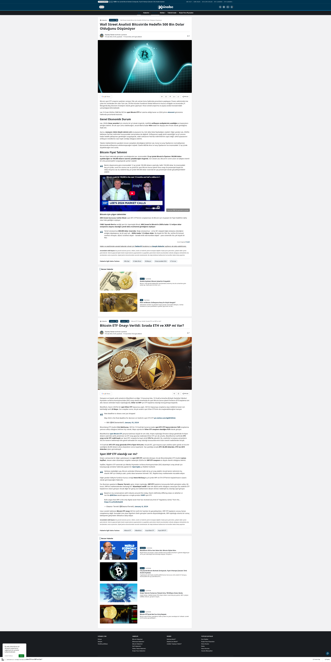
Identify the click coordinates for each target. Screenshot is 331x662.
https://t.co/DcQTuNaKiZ (113, 502)
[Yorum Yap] (170, 96)
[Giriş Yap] (228, 7)
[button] (223, 7)
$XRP (143, 495)
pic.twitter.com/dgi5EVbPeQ (164, 418)
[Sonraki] (112, 1)
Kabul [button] (21, 656)
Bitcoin (142, 279)
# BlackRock (138, 530)
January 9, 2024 (141, 506)
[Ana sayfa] (139, 12)
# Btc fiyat (126, 261)
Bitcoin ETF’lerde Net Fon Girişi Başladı (153, 614)
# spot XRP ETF (162, 530)
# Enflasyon (148, 261)
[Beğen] (162, 96)
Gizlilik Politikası (9, 655)
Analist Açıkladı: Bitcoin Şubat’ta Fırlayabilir (155, 281)
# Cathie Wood (137, 261)
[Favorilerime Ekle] (166, 96)
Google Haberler (158, 246)
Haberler (142, 548)
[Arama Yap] (220, 7)
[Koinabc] (165, 7)
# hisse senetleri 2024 (160, 261)
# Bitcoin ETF (127, 530)
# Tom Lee (173, 261)
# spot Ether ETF (149, 530)
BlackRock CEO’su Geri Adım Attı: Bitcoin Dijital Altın (158, 550)
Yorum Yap (317, 659)
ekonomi (171, 112)
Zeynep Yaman (109, 34)
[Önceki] (110, 1)
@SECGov (113, 495)
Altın (141, 300)
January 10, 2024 (131, 422)
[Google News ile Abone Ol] (106, 96)
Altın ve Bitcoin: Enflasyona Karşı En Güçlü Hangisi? (157, 302)
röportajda (136, 467)
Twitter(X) (138, 246)
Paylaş (328, 659)
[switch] (101, 7)
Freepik (187, 242)
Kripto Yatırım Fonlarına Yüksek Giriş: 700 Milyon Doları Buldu (161, 593)
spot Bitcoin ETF (116, 434)
